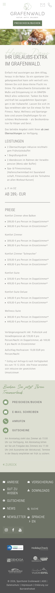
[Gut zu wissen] (4, 490)
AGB (44, 581)
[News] (4, 508)
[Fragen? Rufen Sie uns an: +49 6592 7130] (50, 5)
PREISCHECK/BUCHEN (27, 23)
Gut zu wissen (12, 491)
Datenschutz (13, 585)
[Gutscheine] (4, 500)
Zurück (11, 464)
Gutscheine (16, 501)
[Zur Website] (40, 549)
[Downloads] (29, 490)
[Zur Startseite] (27, 10)
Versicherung (42, 482)
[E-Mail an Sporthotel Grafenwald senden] (42, 5)
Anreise (13, 482)
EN (34, 521)
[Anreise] (4, 482)
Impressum (27, 585)
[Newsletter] (4, 517)
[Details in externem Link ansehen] (15, 547)
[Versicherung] (29, 482)
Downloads (40, 491)
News (11, 508)
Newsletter (16, 517)
